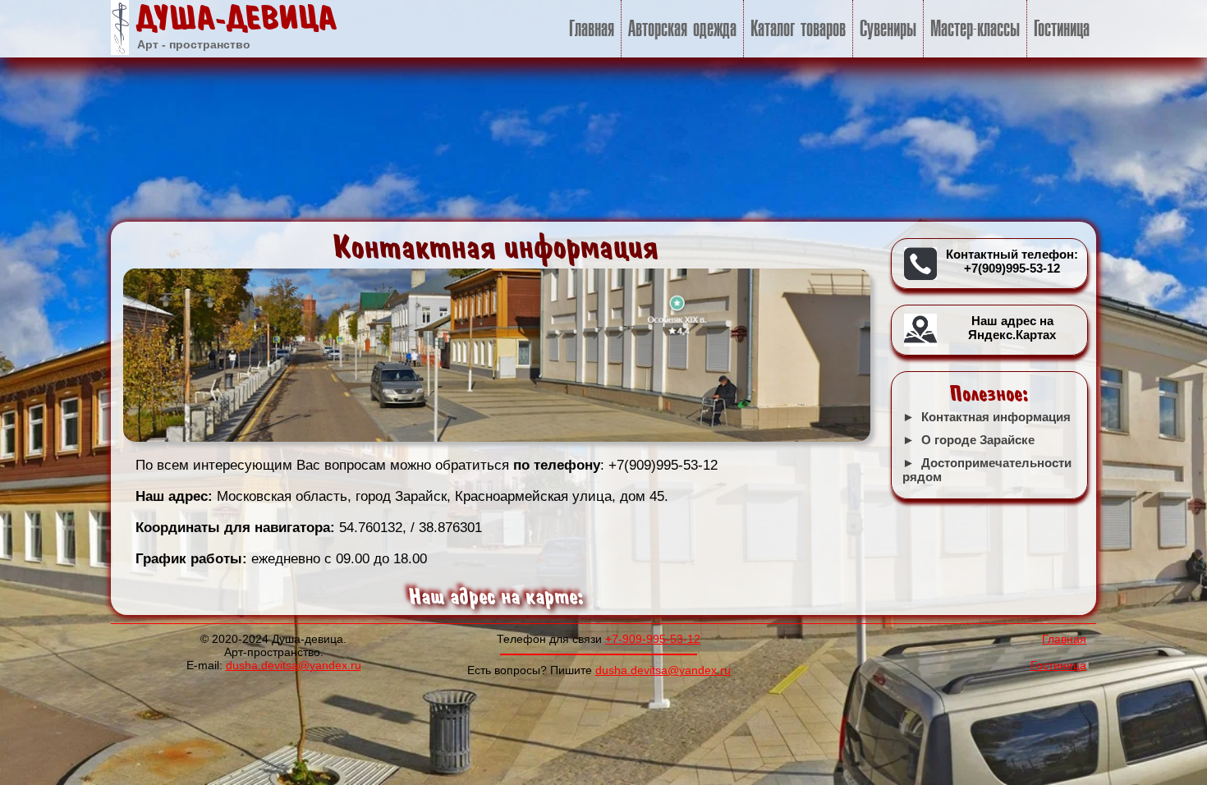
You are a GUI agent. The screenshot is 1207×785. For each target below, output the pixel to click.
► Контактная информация (986, 417)
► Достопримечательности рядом (987, 470)
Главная (591, 29)
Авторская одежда (682, 29)
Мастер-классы (975, 29)
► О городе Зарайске (968, 440)
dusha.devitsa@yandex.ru (293, 665)
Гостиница (1062, 29)
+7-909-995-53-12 (652, 638)
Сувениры (888, 29)
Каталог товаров (798, 29)
